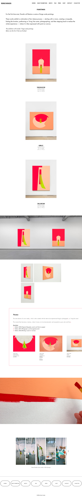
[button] (80, 422)
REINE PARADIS (6, 3)
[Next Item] (68, 451)
